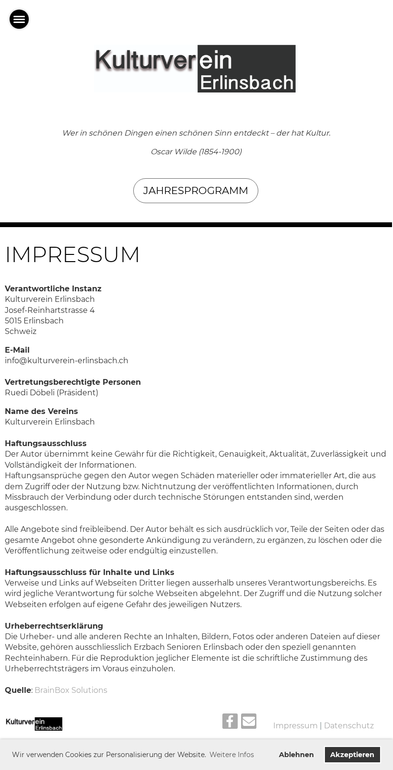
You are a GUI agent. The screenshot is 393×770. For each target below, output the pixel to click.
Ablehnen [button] (296, 754)
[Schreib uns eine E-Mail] (248, 723)
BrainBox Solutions (71, 690)
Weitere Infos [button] (231, 754)
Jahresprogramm (195, 190)
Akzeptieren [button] (352, 754)
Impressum (295, 725)
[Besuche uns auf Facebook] (230, 723)
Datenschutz (349, 725)
